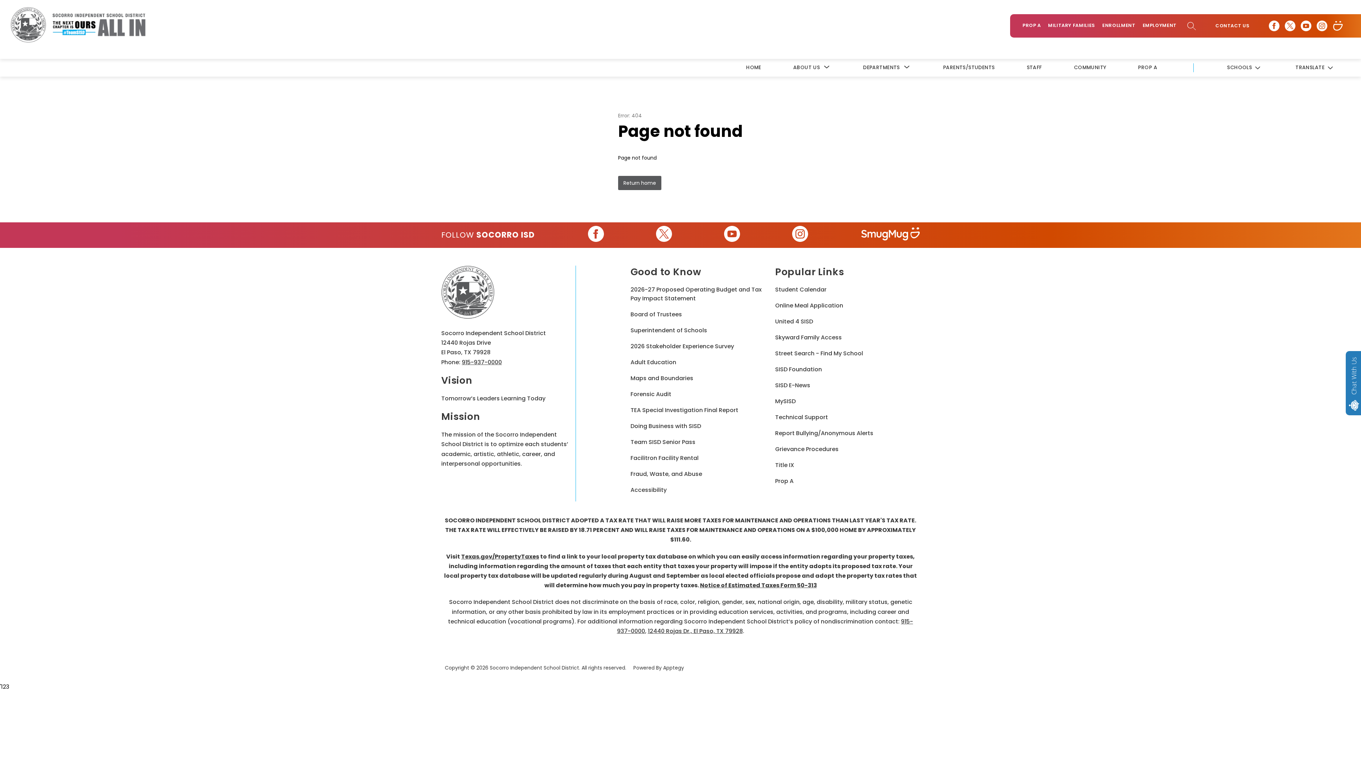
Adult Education (653, 362)
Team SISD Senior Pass (663, 442)
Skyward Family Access (808, 337)
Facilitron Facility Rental (665, 458)
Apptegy (673, 667)
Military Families (1071, 25)
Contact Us (1232, 25)
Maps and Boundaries (662, 378)
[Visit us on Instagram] (1322, 26)
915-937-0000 (482, 362)
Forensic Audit (651, 394)
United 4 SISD (794, 321)
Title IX (784, 465)
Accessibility (649, 490)
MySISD (785, 401)
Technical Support (801, 417)
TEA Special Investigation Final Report (684, 410)
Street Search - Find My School (819, 353)
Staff (1034, 67)
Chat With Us (1354, 376)
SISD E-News (792, 385)
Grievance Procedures (807, 449)
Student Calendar (801, 289)
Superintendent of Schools (669, 330)
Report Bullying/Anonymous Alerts (824, 433)
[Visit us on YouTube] (1306, 26)
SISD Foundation (798, 369)
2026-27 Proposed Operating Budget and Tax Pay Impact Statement (696, 293)
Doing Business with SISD (666, 426)
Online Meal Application (809, 305)
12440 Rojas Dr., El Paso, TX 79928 (695, 631)
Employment (1160, 25)
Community (1090, 67)
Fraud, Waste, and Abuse (666, 474)
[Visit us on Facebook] (1274, 26)
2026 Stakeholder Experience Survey (682, 346)
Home (753, 67)
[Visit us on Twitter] (1290, 26)
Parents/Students (969, 67)
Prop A (1032, 25)
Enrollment (1119, 25)
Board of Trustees (656, 314)
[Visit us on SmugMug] (1338, 26)
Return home (639, 183)
